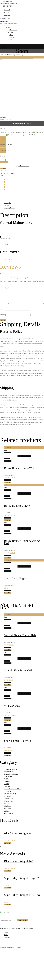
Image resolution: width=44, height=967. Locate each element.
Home (1, 55)
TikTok (6, 12)
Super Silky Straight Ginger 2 (21, 878)
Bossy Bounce (7, 55)
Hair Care (7, 781)
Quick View (7, 461)
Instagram (7, 15)
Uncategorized (8, 798)
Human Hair (10, 144)
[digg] (4, 184)
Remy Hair (7, 791)
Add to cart (4, 162)
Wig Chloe (7, 806)
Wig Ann (7, 803)
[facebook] (4, 179)
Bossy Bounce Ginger (17, 505)
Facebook (7, 10)
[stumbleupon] (4, 187)
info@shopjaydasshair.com (8, 3)
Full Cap (7, 779)
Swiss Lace (7, 796)
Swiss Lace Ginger (15, 578)
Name (2, 309)
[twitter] (4, 189)
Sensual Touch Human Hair (20, 635)
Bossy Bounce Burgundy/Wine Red (22, 542)
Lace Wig (7, 786)
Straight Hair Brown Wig (18, 670)
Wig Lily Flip (12, 705)
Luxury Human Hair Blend (12, 789)
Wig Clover (7, 808)
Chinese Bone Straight (11, 774)
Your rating (3, 288)
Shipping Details (9, 208)
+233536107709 (6, 1)
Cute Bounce (8, 776)
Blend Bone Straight (10, 769)
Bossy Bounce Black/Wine (19, 468)
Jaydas (7, 947)
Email (2, 314)
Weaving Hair (8, 801)
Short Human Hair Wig (17, 740)
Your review (4, 304)
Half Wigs (7, 784)
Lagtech (19, 947)
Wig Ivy (6, 811)
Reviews (6, 205)
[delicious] (4, 182)
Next (4, 117)
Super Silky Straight (10, 793)
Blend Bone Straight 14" (18, 833)
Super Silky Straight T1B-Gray (22, 894)
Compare (3, 168)
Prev (1, 117)
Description (7, 203)
